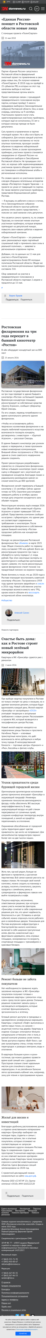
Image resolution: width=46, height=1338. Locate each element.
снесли (40, 583)
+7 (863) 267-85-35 (9, 1273)
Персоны (37, 1208)
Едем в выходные (9, 1208)
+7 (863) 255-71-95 (9, 1259)
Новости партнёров (20, 1212)
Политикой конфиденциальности (27, 1329)
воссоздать (34, 592)
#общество (6, 600)
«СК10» (33, 710)
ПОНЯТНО (23, 1333)
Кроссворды (6, 1210)
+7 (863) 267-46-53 (9, 1275)
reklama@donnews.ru (10, 1264)
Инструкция (25, 1208)
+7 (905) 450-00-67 (9, 1261)
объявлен (23, 543)
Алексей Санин (21, 612)
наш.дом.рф (30, 1175)
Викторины (20, 1210)
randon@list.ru (7, 1278)
